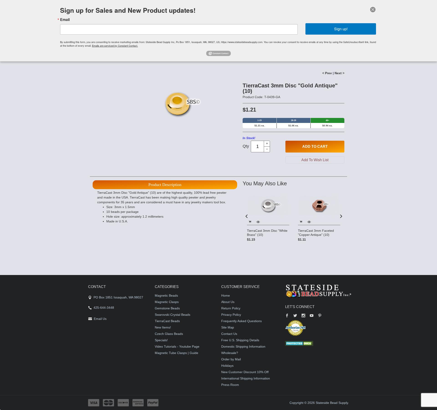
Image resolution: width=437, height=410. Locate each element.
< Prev (327, 73)
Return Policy (230, 308)
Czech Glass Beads (169, 334)
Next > (339, 73)
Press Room (230, 385)
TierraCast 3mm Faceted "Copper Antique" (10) (316, 233)
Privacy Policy (231, 314)
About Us (227, 302)
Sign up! (341, 28)
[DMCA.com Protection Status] (299, 343)
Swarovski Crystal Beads (172, 314)
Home (225, 295)
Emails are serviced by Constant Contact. (115, 45)
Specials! (161, 340)
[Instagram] (303, 316)
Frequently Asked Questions (241, 321)
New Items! (163, 327)
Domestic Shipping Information (243, 346)
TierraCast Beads (167, 321)
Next (340, 216)
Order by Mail (231, 359)
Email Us (100, 319)
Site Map (227, 327)
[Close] (373, 9)
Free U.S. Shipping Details (240, 340)
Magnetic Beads (166, 295)
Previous (246, 216)
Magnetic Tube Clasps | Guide (176, 353)
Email (65, 19)
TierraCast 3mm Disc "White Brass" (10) (267, 233)
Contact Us (229, 334)
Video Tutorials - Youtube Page (177, 346)
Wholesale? (229, 353)
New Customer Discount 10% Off (245, 372)
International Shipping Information (245, 378)
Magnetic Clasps (167, 302)
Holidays (227, 365)
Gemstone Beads (167, 308)
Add (315, 146)
